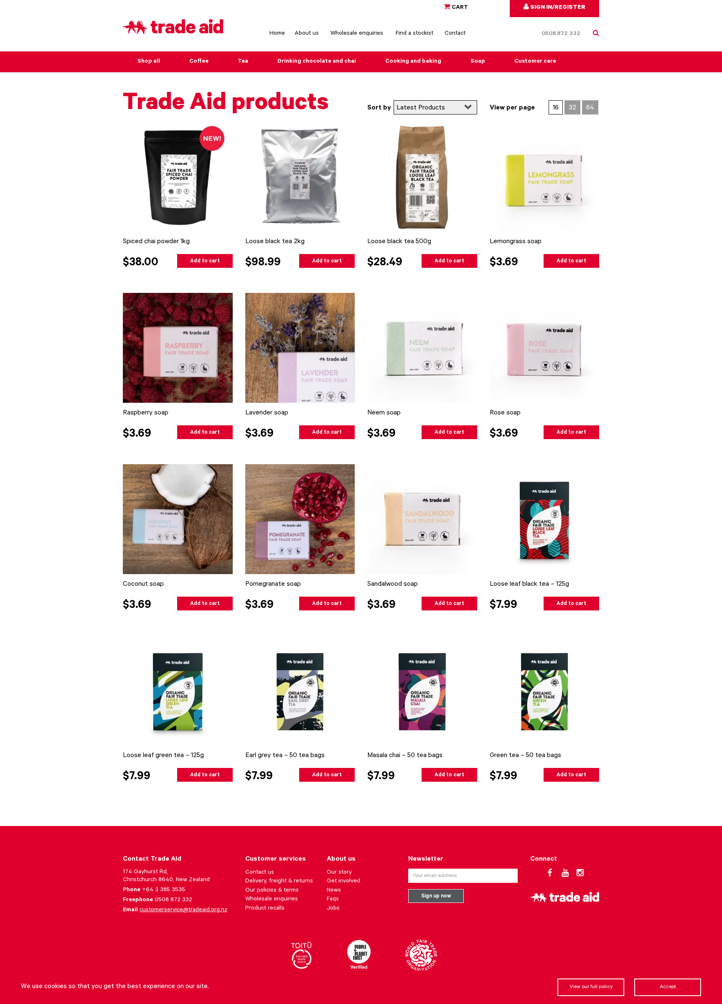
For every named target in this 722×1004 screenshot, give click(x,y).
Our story (339, 872)
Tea (243, 61)
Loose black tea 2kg (275, 242)
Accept (668, 987)
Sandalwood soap (392, 584)
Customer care (535, 61)
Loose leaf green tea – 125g (163, 756)
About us (307, 34)
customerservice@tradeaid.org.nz (183, 910)
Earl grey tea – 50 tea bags (285, 756)
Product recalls (265, 908)
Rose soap (505, 413)
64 (590, 108)
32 (572, 108)
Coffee (198, 61)
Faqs (333, 899)
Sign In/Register (557, 8)
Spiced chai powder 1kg (156, 242)
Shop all (148, 61)
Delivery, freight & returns (279, 881)
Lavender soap (266, 413)
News (334, 890)
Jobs (333, 908)
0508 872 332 (561, 34)
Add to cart (205, 261)
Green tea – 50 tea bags (525, 756)
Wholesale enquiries (356, 34)
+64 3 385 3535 (163, 890)
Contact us (259, 872)
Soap (477, 61)
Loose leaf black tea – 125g (529, 584)
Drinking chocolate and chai (316, 61)
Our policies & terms (272, 890)
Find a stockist (414, 34)
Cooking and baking (413, 61)
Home (277, 34)
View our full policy (591, 987)
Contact (455, 34)
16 (556, 108)
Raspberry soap (145, 413)
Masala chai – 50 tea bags (404, 756)
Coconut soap (143, 584)
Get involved (343, 881)
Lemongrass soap (516, 242)
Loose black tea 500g (399, 242)
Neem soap (384, 413)
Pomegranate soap (273, 584)
